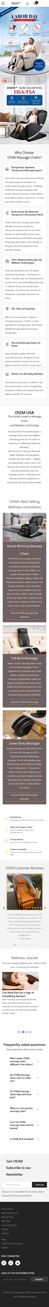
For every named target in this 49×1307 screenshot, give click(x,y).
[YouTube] (17, 1263)
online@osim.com (16, 832)
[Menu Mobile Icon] (3, 3)
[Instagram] (10, 1263)
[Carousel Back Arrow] (3, 908)
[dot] (18, 1032)
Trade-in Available (18, 849)
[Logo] (16, 3)
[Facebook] (3, 1263)
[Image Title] (24, 110)
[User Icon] (27, 3)
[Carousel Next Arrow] (45, 908)
